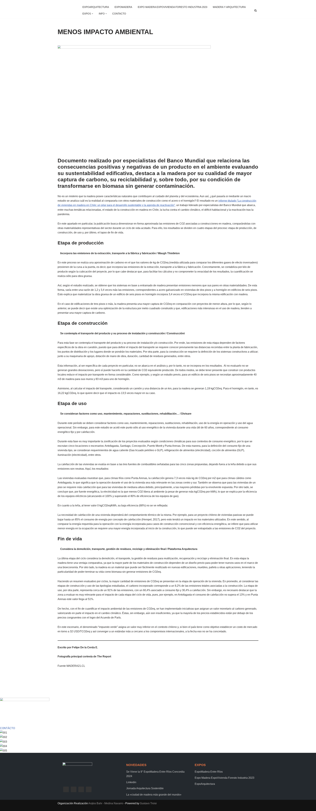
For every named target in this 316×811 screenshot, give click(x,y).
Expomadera (123, 7)
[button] (92, 13)
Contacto (119, 13)
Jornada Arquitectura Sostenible (145, 788)
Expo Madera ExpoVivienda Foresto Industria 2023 (172, 7)
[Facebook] (66, 789)
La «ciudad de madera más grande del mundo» (153, 794)
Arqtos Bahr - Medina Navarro (105, 803)
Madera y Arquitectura (229, 7)
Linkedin (131, 782)
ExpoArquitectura (95, 7)
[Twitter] (73, 789)
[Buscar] (255, 10)
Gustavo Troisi (148, 803)
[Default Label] (81, 789)
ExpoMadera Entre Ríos (209, 771)
